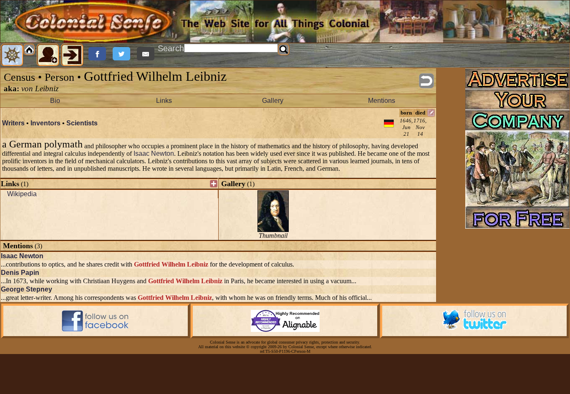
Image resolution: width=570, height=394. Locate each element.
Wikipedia (22, 193)
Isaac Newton (154, 153)
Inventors (45, 123)
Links (164, 100)
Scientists (82, 123)
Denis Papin (20, 272)
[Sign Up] (48, 55)
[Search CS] (284, 49)
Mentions (381, 100)
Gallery (272, 100)
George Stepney (26, 289)
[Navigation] (12, 55)
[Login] (72, 55)
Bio (55, 100)
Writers (13, 123)
